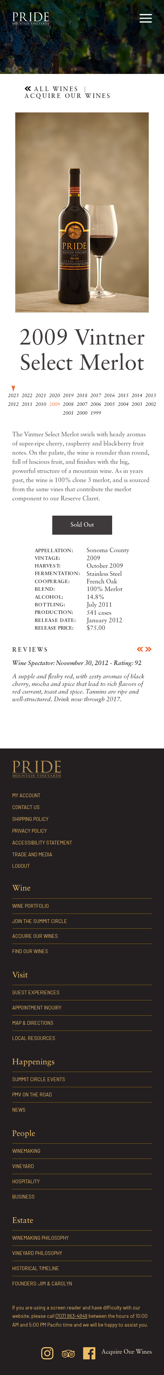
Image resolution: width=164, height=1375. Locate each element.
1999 (95, 413)
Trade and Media (32, 854)
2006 (95, 404)
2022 (27, 395)
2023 (13, 395)
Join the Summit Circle (62, 56)
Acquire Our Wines (102, 56)
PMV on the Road (32, 1094)
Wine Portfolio (27, 56)
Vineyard (23, 1166)
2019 (68, 395)
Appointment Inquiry (36, 1008)
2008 (68, 404)
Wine (21, 889)
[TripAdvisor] (68, 1355)
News (19, 1110)
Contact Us (26, 807)
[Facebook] (89, 1354)
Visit (20, 975)
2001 (68, 413)
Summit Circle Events (38, 1079)
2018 (82, 395)
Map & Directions (32, 1023)
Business (23, 1197)
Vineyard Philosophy (37, 1253)
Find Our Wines (136, 56)
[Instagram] (47, 1354)
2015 (123, 395)
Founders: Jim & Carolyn (42, 1283)
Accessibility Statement (42, 843)
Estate (22, 1221)
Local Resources (33, 1038)
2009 (54, 404)
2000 (82, 413)
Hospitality (26, 1181)
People (23, 1134)
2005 (109, 404)
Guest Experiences (35, 992)
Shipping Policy (30, 819)
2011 (27, 404)
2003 (137, 404)
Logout (21, 866)
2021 (40, 395)
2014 (137, 395)
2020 (54, 395)
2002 (150, 404)
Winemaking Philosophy (40, 1238)
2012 (13, 404)
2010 (40, 404)
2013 (150, 395)
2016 (109, 395)
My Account (26, 795)
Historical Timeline (35, 1268)
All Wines (55, 90)
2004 (123, 404)
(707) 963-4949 (71, 1316)
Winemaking (26, 1151)
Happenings (33, 1062)
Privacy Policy (29, 831)
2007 (82, 404)
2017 (95, 395)
